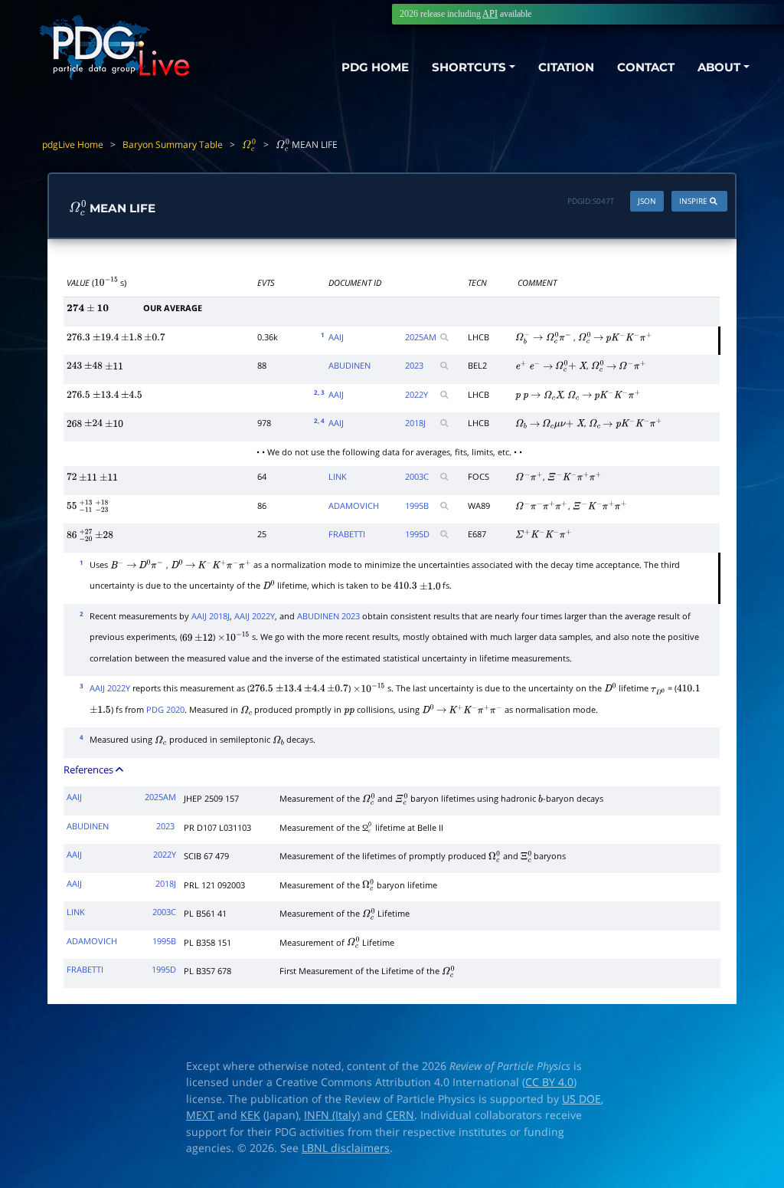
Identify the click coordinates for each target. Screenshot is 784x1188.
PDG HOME (375, 67)
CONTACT (646, 67)
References (90, 769)
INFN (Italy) (332, 1115)
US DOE (581, 1099)
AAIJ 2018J (210, 616)
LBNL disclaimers (346, 1148)
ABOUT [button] (718, 67)
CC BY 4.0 (549, 1082)
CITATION (566, 67)
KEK (250, 1115)
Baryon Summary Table (172, 144)
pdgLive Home (72, 144)
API (490, 13)
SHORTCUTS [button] (469, 67)
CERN (400, 1115)
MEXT (200, 1115)
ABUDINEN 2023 (328, 616)
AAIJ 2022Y (254, 616)
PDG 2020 (165, 709)
